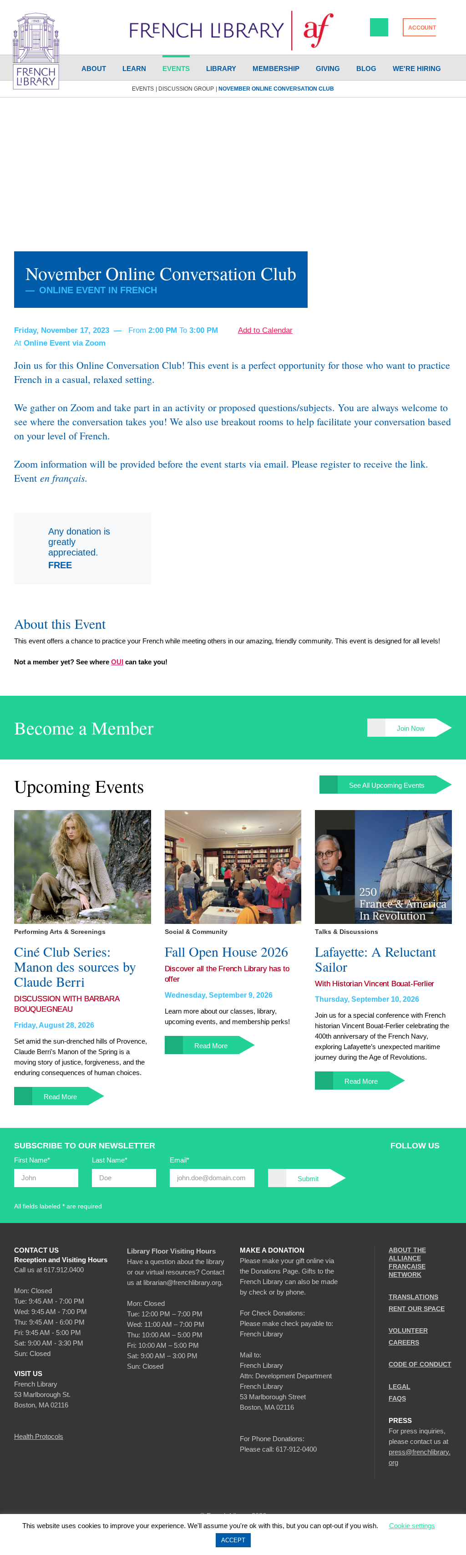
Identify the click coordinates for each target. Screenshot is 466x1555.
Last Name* (109, 1160)
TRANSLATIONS (413, 1296)
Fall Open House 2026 (226, 951)
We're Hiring (417, 68)
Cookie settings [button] (412, 1526)
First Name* (32, 1160)
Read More (60, 1097)
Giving (328, 68)
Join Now (411, 728)
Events (176, 68)
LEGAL (399, 1386)
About (93, 68)
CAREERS (404, 1342)
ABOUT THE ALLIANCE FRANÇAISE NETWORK (407, 1262)
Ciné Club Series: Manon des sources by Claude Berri (75, 966)
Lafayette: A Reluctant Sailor (375, 959)
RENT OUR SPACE (417, 1308)
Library (221, 68)
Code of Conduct (420, 1364)
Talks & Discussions (346, 931)
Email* (179, 1160)
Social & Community (196, 931)
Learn (134, 68)
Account (422, 28)
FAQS (397, 1398)
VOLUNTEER (408, 1330)
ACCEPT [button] (233, 1540)
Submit (308, 1179)
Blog (366, 68)
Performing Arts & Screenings (60, 931)
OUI (117, 662)
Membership (276, 68)
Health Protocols (38, 1436)
